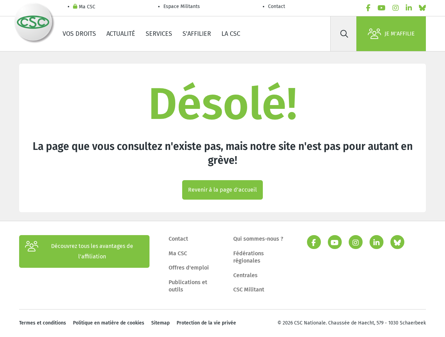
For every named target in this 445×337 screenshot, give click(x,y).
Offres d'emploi (189, 267)
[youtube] (381, 8)
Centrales (245, 275)
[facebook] (368, 8)
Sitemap (160, 323)
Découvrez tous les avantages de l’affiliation (92, 251)
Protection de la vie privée (206, 323)
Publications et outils (188, 286)
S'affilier (197, 34)
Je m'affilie (400, 33)
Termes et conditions (42, 323)
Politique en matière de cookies (108, 323)
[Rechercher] (344, 33)
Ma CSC (87, 7)
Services (159, 34)
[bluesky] (422, 8)
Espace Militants (181, 6)
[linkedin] (408, 8)
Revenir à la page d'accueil (222, 189)
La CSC (230, 34)
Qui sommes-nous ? (258, 238)
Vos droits (79, 34)
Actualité (120, 34)
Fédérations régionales (248, 257)
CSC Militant (248, 289)
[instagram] (395, 8)
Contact (276, 6)
